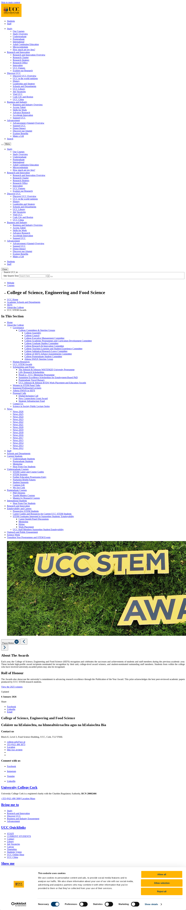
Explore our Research (23, 70)
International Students (17, 500)
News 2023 (18, 419)
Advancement (13, 821)
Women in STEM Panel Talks (26, 385)
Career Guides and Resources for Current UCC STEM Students (42, 514)
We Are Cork (19, 487)
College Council (31, 335)
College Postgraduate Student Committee (43, 356)
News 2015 (18, 440)
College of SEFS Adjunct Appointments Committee (48, 354)
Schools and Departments (24, 86)
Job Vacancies (19, 91)
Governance (18, 327)
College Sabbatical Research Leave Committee (45, 351)
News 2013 (18, 445)
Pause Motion (8, 643)
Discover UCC (14, 816)
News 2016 (18, 435)
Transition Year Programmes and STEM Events (28, 537)
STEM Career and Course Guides (28, 472)
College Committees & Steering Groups (37, 330)
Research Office (20, 62)
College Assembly (32, 333)
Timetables (12, 849)
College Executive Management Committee (44, 338)
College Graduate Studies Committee (41, 343)
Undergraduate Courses (18, 469)
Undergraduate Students (24, 458)
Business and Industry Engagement (23, 818)
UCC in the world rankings (25, 78)
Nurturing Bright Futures (24, 479)
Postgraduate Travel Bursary (32, 380)
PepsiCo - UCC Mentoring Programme (36, 375)
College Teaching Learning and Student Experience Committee (53, 348)
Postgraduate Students (23, 461)
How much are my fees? (24, 49)
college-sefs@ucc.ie (16, 742)
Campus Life (19, 485)
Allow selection (162, 883)
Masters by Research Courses (26, 498)
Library (10, 841)
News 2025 (18, 414)
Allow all (161, 874)
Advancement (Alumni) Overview (28, 123)
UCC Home (12, 299)
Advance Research (21, 112)
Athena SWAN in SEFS (24, 390)
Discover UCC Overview (24, 76)
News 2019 (18, 430)
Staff (9, 23)
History (16, 81)
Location (11, 747)
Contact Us (18, 403)
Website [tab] (10, 283)
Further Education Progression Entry (29, 477)
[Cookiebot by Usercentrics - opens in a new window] (19, 904)
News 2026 (18, 411)
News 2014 (18, 443)
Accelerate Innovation (23, 115)
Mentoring (17, 464)
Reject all (161, 891)
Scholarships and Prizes (23, 367)
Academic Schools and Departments (23, 302)
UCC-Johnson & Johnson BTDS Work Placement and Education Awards (52, 382)
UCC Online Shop (15, 854)
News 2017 (18, 438)
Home (10, 322)
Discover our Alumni (22, 131)
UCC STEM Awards (22, 364)
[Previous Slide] (23, 642)
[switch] (83, 904)
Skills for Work (20, 110)
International (18, 41)
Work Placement (26, 527)
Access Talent (19, 107)
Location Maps (28, 798)
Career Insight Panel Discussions (34, 519)
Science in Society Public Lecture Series (31, 406)
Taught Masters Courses (24, 495)
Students (11, 21)
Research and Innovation (18, 506)
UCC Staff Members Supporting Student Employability (38, 529)
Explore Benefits (20, 133)
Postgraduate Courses (17, 490)
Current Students (14, 456)
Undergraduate (19, 36)
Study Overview (20, 34)
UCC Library (19, 89)
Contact (10, 839)
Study (9, 811)
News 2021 (18, 424)
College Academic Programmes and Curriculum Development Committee (58, 341)
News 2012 (18, 448)
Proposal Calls (19, 393)
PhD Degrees (19, 493)
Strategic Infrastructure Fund (32, 401)
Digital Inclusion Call (28, 396)
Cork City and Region (23, 97)
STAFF (10, 833)
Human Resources (21, 361)
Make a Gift (18, 136)
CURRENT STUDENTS (19, 836)
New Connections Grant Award (33, 398)
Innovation (18, 65)
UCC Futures (19, 68)
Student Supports (20, 482)
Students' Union (14, 852)
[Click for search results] (51, 276)
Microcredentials (20, 47)
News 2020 (18, 427)
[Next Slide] (4, 648)
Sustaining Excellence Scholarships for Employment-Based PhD (48, 377)
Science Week (13, 535)
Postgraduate (19, 39)
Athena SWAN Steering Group (38, 359)
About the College (15, 307)
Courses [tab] (10, 285)
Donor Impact (19, 128)
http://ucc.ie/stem (14, 749)
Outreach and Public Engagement (22, 532)
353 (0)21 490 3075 (16, 744)
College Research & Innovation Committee (44, 346)
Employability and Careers (19, 508)
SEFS (9, 305)
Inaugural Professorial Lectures (27, 388)
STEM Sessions (20, 474)
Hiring (22, 524)
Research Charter (21, 57)
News (9, 409)
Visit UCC (18, 94)
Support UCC (19, 118)
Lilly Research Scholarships (31, 372)
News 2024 (18, 417)
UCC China (18, 99)
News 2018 (18, 432)
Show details (151, 904)
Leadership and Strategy (24, 83)
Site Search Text (11, 276)
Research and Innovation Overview (29, 55)
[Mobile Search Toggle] (2, 144)
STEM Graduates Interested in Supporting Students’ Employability (43, 516)
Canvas (10, 846)
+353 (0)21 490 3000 (11, 798)
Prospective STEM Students (26, 511)
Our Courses (18, 31)
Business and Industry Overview (28, 104)
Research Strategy (21, 60)
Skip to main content (10, 2)
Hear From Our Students (24, 466)
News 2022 (18, 422)
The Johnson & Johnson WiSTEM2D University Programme (47, 369)
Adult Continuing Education (26, 44)
